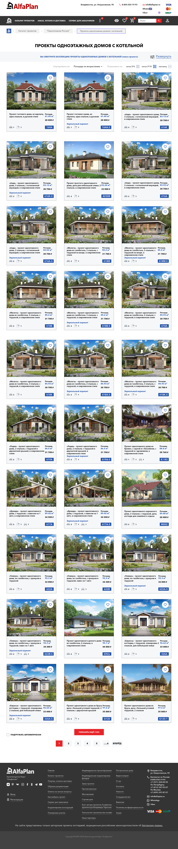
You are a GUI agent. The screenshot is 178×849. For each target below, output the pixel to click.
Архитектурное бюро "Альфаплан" (16, 778)
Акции (118, 813)
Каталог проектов (24, 21)
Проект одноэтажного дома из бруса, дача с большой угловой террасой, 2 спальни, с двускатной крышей (84, 708)
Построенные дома (124, 770)
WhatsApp (155, 800)
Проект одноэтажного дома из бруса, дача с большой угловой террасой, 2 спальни (139, 708)
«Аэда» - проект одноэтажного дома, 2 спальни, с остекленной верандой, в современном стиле (141, 185)
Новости (120, 791)
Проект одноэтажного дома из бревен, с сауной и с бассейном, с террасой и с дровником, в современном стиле (140, 450)
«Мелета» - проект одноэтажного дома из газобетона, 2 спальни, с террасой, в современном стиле (140, 315)
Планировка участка (56, 813)
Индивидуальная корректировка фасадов (96, 777)
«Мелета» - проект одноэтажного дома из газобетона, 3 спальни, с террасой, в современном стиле (25, 315)
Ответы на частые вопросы (60, 791)
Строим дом (87, 799)
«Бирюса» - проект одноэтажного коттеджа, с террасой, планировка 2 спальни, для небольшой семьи (141, 643)
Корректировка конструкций (60, 807)
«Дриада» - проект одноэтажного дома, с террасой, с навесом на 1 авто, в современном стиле (25, 513)
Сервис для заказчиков (81, 21)
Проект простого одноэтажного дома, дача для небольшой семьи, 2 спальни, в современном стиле (84, 185)
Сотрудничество (123, 797)
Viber (153, 804)
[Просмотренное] (116, 20)
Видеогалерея (122, 776)
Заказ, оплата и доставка (52, 21)
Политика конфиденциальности (129, 807)
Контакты (120, 786)
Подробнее (23, 103)
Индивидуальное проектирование (97, 770)
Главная (51, 770)
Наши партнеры (89, 818)
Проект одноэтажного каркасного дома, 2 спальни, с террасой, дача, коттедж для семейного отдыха (140, 513)
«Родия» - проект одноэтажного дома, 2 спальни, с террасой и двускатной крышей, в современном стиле (26, 450)
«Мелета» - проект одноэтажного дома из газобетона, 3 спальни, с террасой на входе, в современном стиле (83, 251)
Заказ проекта (88, 783)
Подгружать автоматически (25, 735)
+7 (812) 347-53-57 (159, 787)
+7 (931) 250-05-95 (159, 782)
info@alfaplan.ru (153, 5)
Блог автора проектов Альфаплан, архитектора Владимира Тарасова (97, 806)
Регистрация (16, 799)
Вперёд (117, 743)
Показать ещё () (89, 732)
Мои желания (88, 794)
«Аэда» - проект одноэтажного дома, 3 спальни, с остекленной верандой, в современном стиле (141, 116)
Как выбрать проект (56, 797)
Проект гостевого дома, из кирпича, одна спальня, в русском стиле (26, 115)
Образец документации (58, 786)
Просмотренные (89, 789)
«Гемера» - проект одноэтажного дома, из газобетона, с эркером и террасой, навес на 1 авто (82, 578)
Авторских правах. (152, 825)
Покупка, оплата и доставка (60, 781)
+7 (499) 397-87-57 (159, 792)
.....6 (106, 743)
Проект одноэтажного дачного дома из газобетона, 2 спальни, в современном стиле (84, 643)
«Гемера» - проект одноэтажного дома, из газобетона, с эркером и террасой (25, 578)
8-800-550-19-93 (129, 5)
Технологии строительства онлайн (97, 812)
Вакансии (120, 802)
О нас (118, 781)
